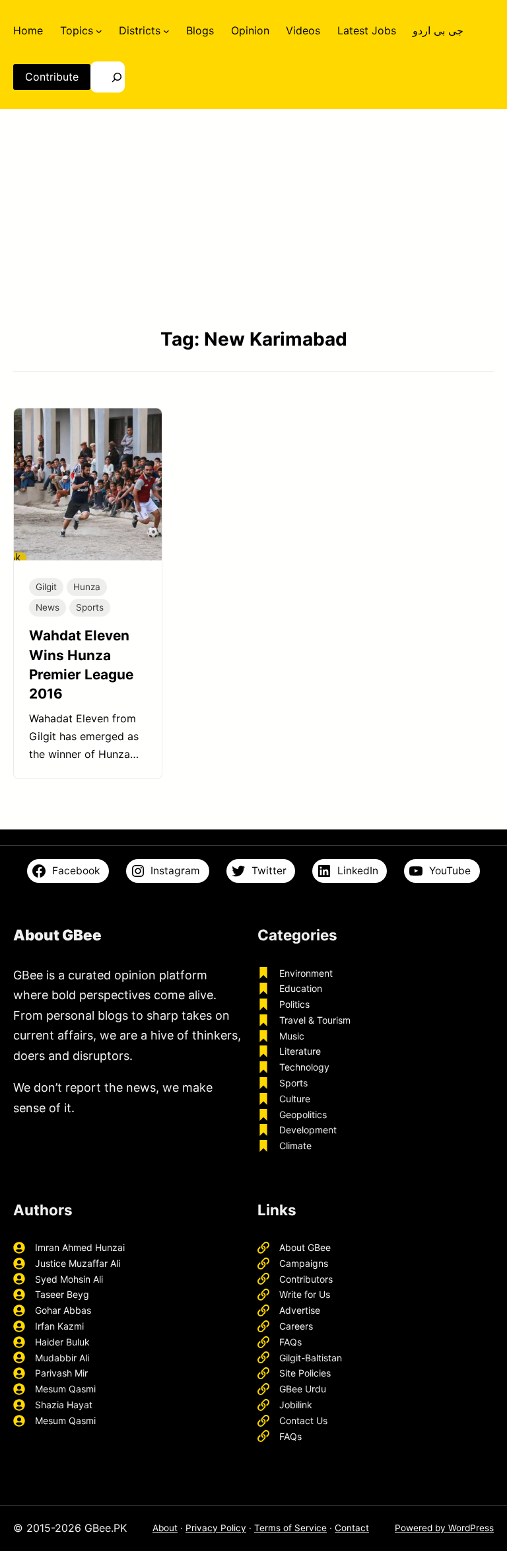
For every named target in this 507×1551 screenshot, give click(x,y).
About (165, 1528)
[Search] (107, 77)
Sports (90, 607)
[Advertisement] (253, 217)
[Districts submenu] (166, 30)
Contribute (52, 76)
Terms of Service (290, 1528)
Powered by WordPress (444, 1528)
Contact (352, 1528)
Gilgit (46, 587)
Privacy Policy (216, 1528)
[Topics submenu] (99, 30)
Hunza (86, 587)
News (47, 607)
